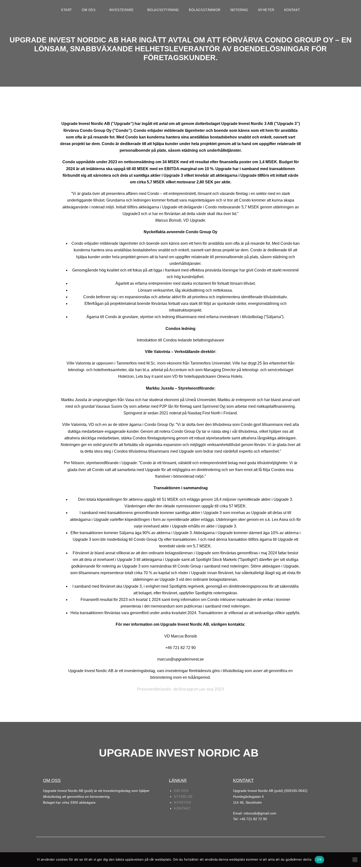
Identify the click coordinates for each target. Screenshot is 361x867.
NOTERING (239, 10)
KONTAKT (292, 10)
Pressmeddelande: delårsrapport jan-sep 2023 (180, 689)
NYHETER (266, 10)
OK (319, 859)
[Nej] (354, 859)
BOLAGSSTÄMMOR (205, 10)
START (66, 10)
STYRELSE (183, 797)
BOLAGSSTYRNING (163, 10)
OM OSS (89, 10)
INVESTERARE (122, 10)
